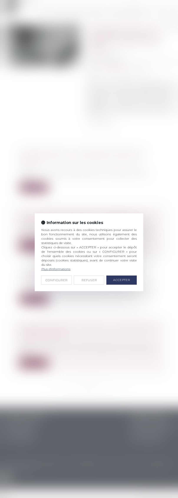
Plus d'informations (55, 269)
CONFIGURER (56, 280)
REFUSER (89, 280)
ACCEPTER (121, 280)
